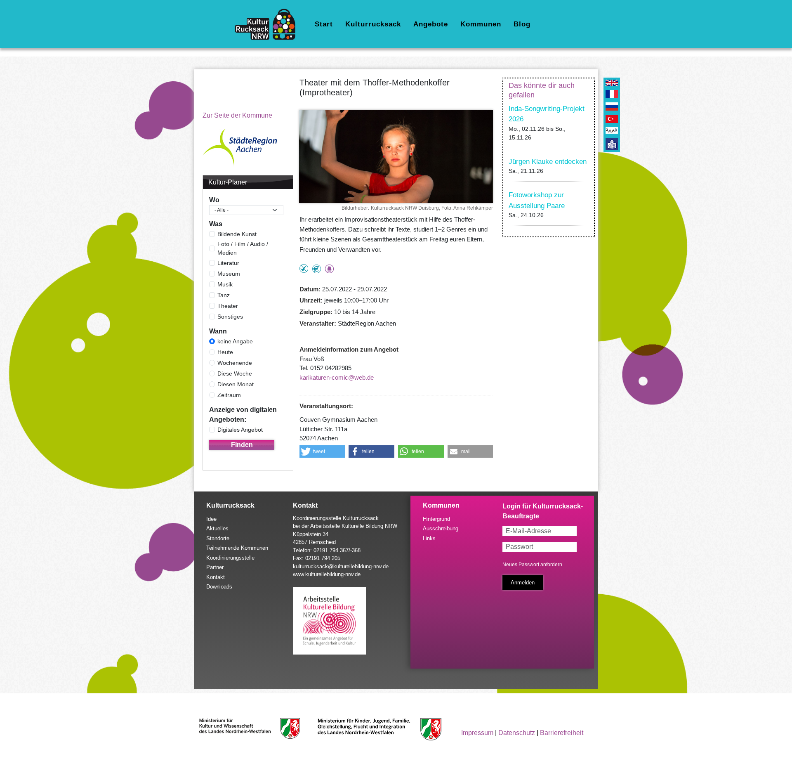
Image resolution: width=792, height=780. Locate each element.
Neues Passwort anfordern (532, 564)
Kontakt (215, 577)
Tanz (223, 295)
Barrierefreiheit (561, 732)
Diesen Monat (235, 384)
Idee (211, 519)
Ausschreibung (440, 528)
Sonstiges (230, 316)
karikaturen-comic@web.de (336, 377)
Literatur (228, 263)
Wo (214, 199)
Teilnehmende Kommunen (237, 548)
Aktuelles (217, 528)
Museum (228, 273)
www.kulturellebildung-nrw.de (327, 574)
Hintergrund (436, 519)
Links (429, 538)
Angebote (430, 24)
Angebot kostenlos (316, 269)
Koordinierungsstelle (230, 558)
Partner (215, 567)
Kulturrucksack (373, 24)
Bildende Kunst (237, 234)
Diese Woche (234, 373)
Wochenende (234, 362)
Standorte (217, 538)
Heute (225, 352)
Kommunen (480, 24)
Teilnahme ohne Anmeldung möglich (303, 268)
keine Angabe (235, 341)
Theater (227, 306)
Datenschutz (516, 732)
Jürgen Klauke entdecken (548, 161)
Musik (225, 284)
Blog (522, 24)
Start (324, 24)
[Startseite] (268, 24)
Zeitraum (229, 395)
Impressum (477, 732)
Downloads (219, 587)
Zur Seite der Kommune (237, 115)
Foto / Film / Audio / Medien (242, 248)
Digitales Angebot (240, 429)
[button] (322, 451)
